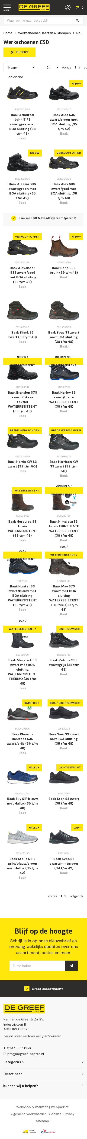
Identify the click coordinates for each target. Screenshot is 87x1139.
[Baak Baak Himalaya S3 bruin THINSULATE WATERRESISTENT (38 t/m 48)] (64, 499)
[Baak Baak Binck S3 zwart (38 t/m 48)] (22, 310)
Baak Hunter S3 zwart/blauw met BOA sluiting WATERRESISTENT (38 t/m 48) (22, 595)
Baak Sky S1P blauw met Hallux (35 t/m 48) (22, 803)
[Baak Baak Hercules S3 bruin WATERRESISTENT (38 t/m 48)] (22, 499)
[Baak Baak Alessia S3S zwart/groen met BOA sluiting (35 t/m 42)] (22, 162)
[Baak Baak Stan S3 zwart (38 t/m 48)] (64, 776)
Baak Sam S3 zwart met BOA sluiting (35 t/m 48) (64, 739)
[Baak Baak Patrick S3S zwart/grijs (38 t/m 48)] (64, 638)
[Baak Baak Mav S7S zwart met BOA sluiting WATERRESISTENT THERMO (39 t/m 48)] (64, 564)
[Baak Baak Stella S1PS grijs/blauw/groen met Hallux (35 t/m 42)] (22, 836)
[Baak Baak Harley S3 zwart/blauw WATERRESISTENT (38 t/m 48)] (64, 370)
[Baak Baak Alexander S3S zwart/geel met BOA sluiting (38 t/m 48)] (22, 245)
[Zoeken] (77, 20)
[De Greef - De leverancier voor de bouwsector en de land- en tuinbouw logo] (34, 7)
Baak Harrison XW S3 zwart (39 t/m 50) (64, 466)
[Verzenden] (71, 966)
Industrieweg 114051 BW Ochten (16, 1026)
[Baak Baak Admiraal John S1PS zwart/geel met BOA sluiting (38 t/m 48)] (22, 92)
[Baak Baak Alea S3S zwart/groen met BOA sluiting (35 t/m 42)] (64, 92)
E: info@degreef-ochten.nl (23, 1054)
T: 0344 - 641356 (17, 1048)
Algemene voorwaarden (28, 1114)
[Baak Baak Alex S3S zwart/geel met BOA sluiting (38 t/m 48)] (64, 162)
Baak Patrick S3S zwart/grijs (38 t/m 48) (63, 665)
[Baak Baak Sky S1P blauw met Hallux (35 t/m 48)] (22, 776)
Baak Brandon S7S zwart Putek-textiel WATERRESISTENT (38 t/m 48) (22, 401)
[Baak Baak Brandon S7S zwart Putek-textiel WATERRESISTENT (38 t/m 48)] (22, 370)
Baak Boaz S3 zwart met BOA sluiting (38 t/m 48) (63, 337)
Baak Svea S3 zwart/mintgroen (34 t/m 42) (64, 863)
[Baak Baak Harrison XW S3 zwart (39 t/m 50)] (64, 439)
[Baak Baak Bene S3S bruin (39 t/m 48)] (64, 245)
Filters (22, 52)
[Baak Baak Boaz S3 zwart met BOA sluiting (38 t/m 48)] (64, 310)
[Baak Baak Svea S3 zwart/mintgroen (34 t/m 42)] (64, 836)
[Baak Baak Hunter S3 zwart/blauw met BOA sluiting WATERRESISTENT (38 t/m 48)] (22, 564)
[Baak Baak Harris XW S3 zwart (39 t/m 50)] (22, 439)
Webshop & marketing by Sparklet (42, 1107)
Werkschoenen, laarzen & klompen (44, 33)
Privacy (69, 1114)
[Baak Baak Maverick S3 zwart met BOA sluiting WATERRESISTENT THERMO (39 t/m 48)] (22, 638)
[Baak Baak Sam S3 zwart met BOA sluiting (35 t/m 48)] (64, 712)
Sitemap (42, 1121)
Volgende (77, 896)
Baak (22, 138)
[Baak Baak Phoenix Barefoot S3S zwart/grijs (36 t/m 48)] (22, 712)
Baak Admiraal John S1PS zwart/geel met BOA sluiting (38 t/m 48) (22, 124)
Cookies (55, 1114)
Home (8, 33)
